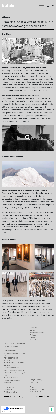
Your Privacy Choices (16, 408)
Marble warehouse (37, 332)
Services (33, 330)
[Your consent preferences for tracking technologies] (51, 409)
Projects (33, 335)
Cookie (18, 344)
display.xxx (34, 382)
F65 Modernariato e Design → (15, 397)
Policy (12, 344)
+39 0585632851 (11, 378)
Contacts (33, 340)
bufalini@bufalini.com (13, 380)
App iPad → (8, 389)
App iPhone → (9, 387)
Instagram (7, 383)
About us (33, 328)
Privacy (6, 344)
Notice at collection (8, 412)
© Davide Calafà (36, 392)
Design (32, 337)
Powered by (34, 397)
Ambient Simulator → (11, 392)
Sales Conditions (11, 346)
